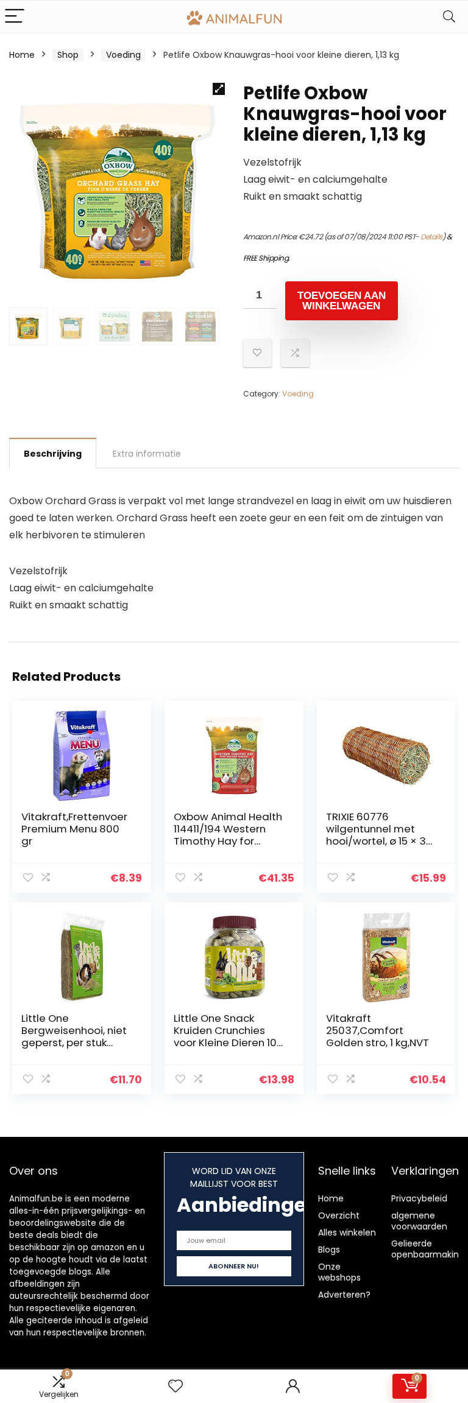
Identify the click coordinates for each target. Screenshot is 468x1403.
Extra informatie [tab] (147, 454)
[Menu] (14, 17)
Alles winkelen (347, 1232)
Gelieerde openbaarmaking (427, 1249)
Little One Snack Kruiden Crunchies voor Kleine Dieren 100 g (228, 1036)
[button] (219, 89)
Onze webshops (339, 1272)
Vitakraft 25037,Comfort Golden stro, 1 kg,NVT (377, 1030)
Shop (68, 55)
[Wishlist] (175, 1386)
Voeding (123, 55)
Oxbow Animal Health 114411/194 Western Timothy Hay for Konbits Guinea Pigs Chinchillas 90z (228, 841)
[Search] (449, 17)
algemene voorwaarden (419, 1220)
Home (22, 55)
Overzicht (339, 1215)
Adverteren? (344, 1295)
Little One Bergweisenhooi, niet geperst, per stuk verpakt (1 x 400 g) (74, 1036)
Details (431, 236)
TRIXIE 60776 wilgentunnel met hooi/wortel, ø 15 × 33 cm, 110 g (379, 834)
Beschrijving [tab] (53, 454)
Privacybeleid (419, 1198)
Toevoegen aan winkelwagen (341, 301)
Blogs (329, 1249)
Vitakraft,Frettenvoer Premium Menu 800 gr (74, 828)
